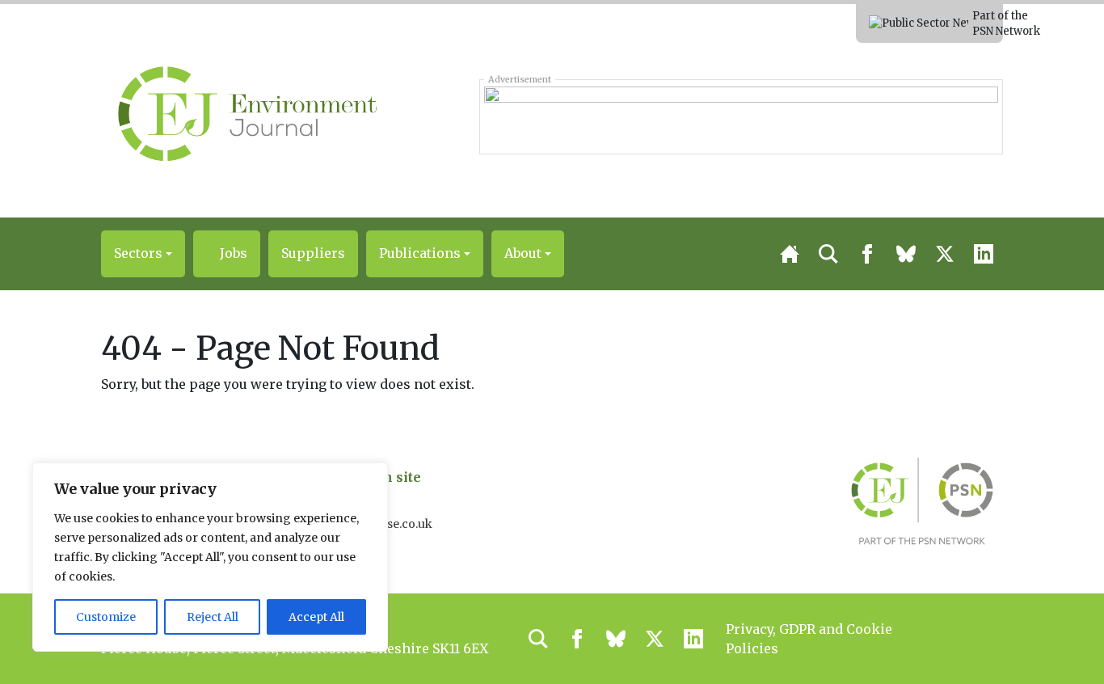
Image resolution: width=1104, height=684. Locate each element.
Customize (106, 617)
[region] (210, 557)
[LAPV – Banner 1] (740, 116)
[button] (143, 253)
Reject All (212, 617)
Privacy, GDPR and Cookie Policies (809, 639)
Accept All (316, 617)
